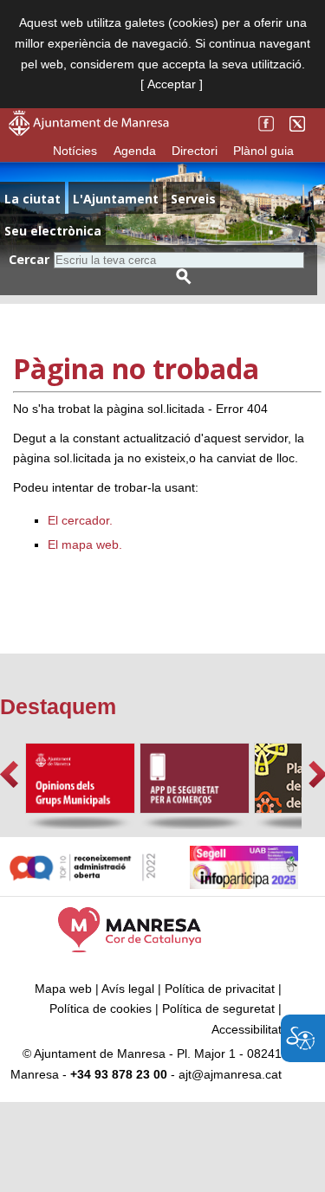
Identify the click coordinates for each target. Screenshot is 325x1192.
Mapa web (63, 988)
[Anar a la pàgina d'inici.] (89, 132)
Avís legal (127, 988)
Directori (195, 151)
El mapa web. (85, 544)
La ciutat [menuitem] (32, 198)
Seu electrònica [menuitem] (52, 230)
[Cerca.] (184, 276)
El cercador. (80, 520)
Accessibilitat (246, 1029)
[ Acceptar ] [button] (171, 84)
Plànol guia (263, 151)
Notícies (75, 151)
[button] (9, 774)
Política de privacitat (220, 988)
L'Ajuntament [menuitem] (116, 198)
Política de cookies (100, 1008)
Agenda (135, 151)
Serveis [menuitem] (193, 198)
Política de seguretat (218, 1008)
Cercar (29, 259)
